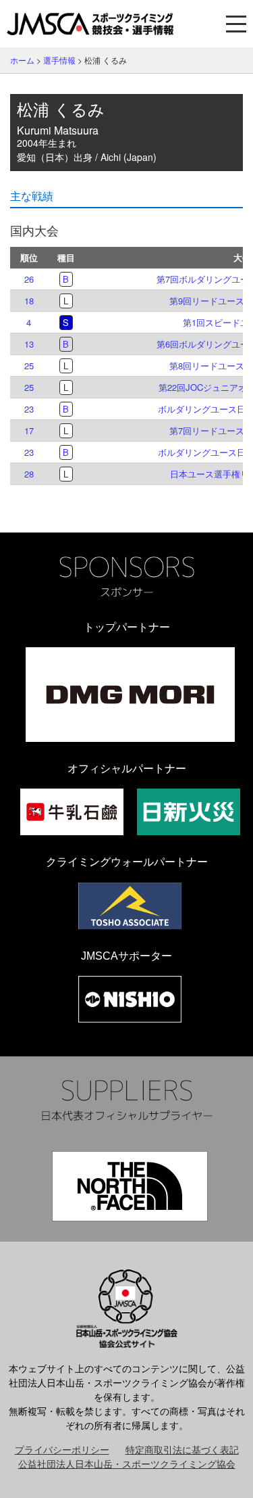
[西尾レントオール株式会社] (129, 999)
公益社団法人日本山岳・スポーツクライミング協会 (126, 1463)
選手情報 (59, 60)
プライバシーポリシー (62, 1449)
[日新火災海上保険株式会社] (188, 812)
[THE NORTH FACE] (130, 1186)
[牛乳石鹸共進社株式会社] (71, 812)
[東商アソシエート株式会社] (129, 906)
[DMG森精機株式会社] (130, 694)
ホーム (22, 60)
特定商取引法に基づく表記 (182, 1449)
